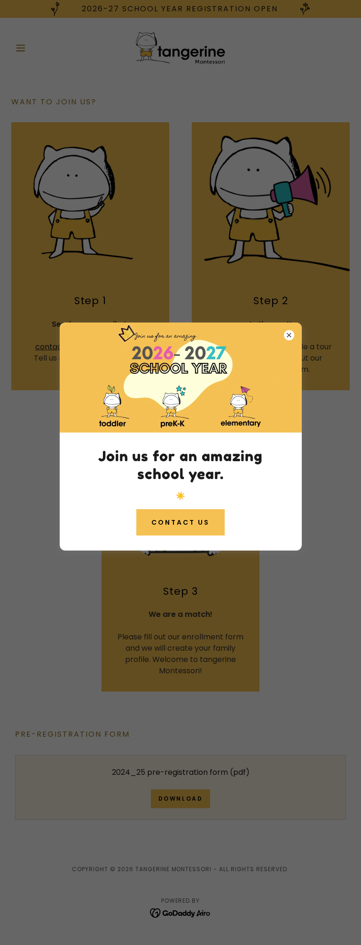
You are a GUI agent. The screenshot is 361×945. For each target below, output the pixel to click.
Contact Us (180, 522)
